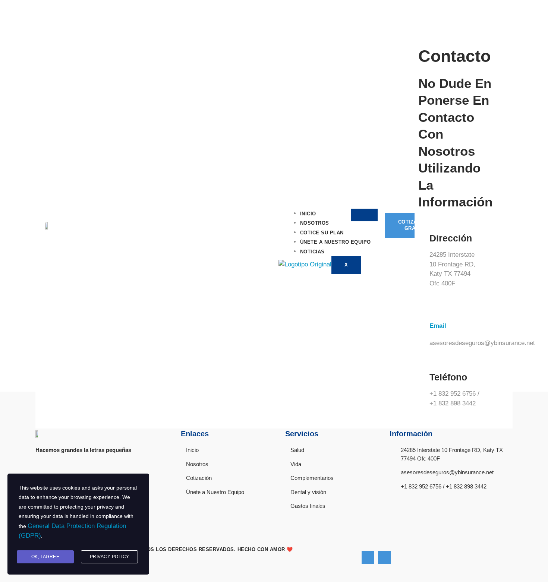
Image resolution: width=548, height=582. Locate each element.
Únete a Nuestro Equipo (335, 242)
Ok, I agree (45, 556)
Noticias (312, 251)
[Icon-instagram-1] (384, 557)
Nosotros (314, 223)
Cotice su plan (322, 232)
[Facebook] (368, 557)
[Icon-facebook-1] (498, 11)
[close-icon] (420, 37)
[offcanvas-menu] (417, 27)
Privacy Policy (109, 556)
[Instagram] (509, 11)
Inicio (308, 213)
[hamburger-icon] (364, 215)
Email (437, 325)
